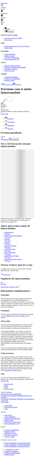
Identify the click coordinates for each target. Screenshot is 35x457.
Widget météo (8, 48)
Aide (8, 29)
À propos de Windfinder (11, 57)
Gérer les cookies (9, 70)
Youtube (26, 446)
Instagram (27, 445)
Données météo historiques (12, 65)
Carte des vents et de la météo (13, 38)
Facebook (18, 84)
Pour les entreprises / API (11, 59)
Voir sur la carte (8, 84)
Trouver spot (6, 274)
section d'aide (5, 381)
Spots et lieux (8, 40)
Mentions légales (9, 80)
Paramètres (10, 31)
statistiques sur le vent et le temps (15, 316)
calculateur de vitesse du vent (12, 370)
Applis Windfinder (9, 54)
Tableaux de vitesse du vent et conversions (16, 46)
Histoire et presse (9, 56)
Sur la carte (4, 114)
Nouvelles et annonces (11, 69)
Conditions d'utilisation (11, 77)
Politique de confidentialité (12, 79)
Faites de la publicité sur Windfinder (15, 67)
